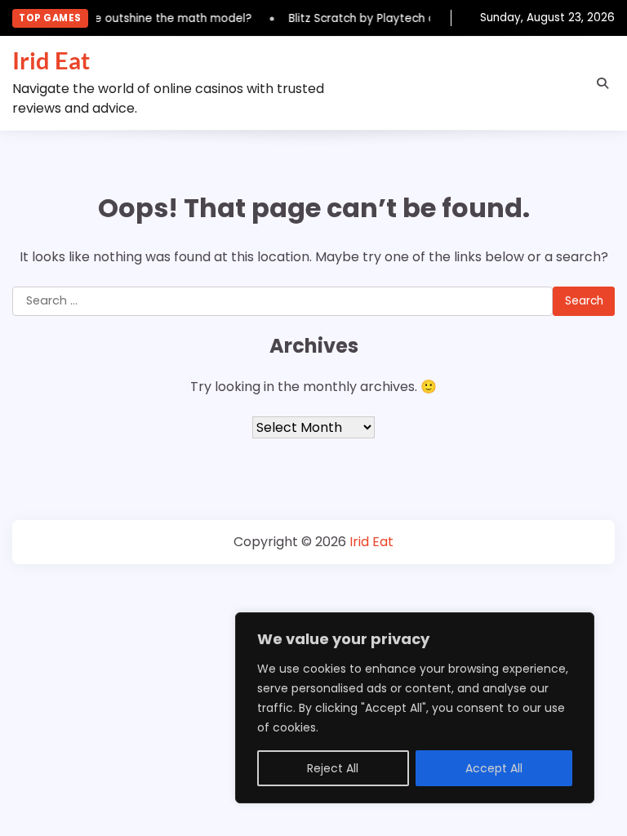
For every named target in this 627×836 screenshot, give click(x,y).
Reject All (332, 768)
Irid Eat (51, 60)
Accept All (493, 768)
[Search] (602, 83)
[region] (414, 707)
